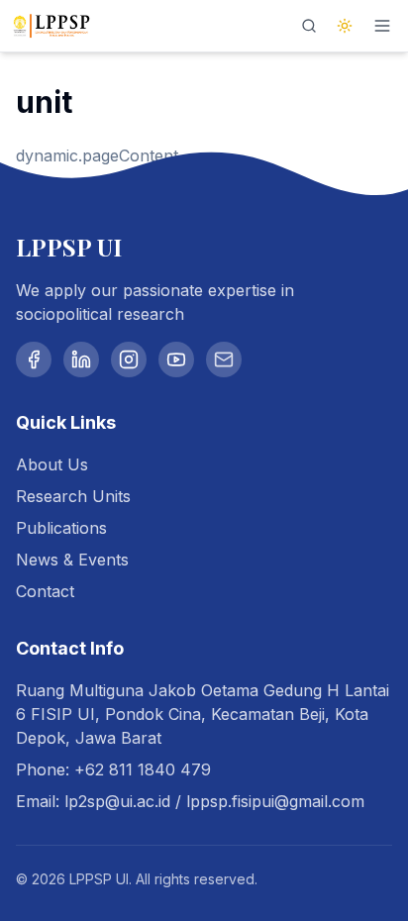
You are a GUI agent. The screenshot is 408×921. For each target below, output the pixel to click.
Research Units (73, 496)
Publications (61, 528)
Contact (45, 591)
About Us (52, 464)
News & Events (72, 559)
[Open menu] (382, 26)
